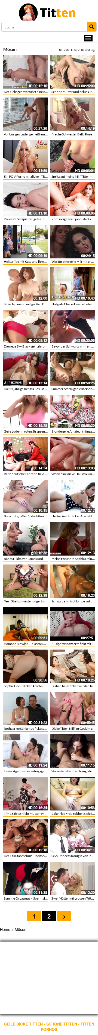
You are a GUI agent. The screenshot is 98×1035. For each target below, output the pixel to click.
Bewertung (88, 50)
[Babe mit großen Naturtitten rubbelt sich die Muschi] (25, 496)
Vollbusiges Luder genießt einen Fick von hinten (37, 134)
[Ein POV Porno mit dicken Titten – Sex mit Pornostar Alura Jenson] (25, 157)
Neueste (64, 50)
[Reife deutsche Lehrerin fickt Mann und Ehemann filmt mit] (25, 454)
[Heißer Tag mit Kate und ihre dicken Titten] (25, 241)
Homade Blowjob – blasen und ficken (30, 644)
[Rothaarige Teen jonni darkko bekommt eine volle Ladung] (72, 199)
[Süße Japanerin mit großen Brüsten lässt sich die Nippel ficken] (25, 284)
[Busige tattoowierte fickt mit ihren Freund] (72, 624)
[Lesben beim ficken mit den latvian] (72, 666)
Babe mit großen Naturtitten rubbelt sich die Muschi (40, 516)
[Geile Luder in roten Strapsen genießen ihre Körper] (25, 411)
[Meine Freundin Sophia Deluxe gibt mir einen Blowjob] (72, 539)
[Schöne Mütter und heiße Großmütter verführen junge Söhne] (72, 72)
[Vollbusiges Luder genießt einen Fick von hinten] (25, 114)
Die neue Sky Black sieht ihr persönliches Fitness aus (40, 346)
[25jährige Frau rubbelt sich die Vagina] (72, 793)
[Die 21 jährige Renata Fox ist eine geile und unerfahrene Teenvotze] (25, 369)
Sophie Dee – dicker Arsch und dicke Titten (34, 686)
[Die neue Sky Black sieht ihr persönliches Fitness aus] (25, 326)
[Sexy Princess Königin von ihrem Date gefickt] (72, 836)
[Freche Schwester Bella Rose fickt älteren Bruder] (72, 114)
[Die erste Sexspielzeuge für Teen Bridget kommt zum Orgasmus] (25, 199)
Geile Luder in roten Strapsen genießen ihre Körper (40, 431)
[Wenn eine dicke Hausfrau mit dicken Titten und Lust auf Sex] (72, 454)
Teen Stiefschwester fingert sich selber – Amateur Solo (42, 601)
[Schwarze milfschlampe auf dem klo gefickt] (72, 581)
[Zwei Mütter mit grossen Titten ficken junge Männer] (72, 878)
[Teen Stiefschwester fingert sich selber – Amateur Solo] (25, 581)
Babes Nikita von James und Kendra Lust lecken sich (40, 559)
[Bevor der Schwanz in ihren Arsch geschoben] (72, 326)
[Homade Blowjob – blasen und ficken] (25, 624)
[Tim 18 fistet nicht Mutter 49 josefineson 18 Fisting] (25, 793)
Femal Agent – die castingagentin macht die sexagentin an (44, 771)
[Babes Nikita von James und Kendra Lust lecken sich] (25, 539)
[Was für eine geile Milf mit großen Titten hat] (72, 241)
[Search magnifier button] (91, 26)
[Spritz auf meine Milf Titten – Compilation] (72, 157)
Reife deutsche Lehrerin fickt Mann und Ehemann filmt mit (45, 474)
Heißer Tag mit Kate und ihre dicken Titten (33, 261)
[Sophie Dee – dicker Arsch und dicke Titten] (25, 666)
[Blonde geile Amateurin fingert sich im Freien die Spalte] (72, 411)
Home (5, 929)
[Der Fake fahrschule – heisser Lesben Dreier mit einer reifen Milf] (25, 836)
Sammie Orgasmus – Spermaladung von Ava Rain (38, 898)
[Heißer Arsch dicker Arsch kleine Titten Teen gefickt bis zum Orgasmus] (72, 496)
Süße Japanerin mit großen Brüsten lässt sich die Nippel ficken (47, 304)
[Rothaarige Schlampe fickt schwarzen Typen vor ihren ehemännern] (25, 708)
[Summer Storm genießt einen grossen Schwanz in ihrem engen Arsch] (72, 369)
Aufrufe (75, 50)
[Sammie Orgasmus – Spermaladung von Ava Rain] (25, 878)
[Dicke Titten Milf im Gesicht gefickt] (72, 708)
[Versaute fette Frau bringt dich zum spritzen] (72, 751)
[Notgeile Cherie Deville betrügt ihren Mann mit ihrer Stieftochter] (72, 284)
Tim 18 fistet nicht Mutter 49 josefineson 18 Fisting (39, 814)
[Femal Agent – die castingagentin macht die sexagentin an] (25, 751)
